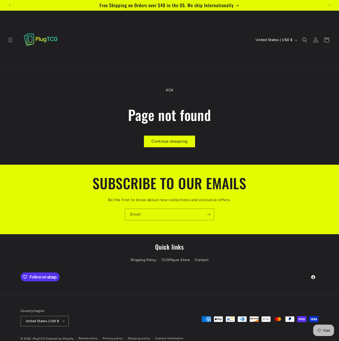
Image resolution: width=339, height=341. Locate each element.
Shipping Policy (144, 260)
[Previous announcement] (9, 5)
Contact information (169, 338)
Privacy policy (113, 338)
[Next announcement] (329, 5)
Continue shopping (169, 141)
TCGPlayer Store (175, 260)
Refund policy (88, 338)
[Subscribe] (208, 214)
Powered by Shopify (60, 338)
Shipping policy (139, 338)
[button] (10, 40)
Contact (201, 260)
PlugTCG (39, 338)
